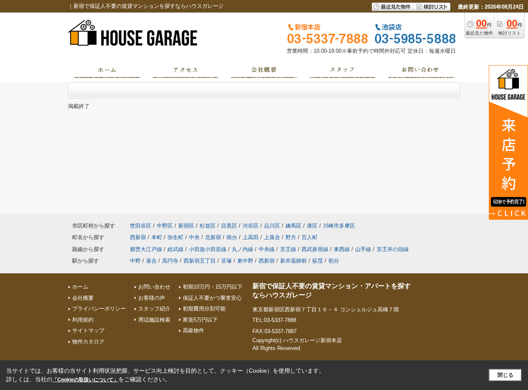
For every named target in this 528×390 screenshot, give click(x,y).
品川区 (272, 226)
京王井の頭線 (393, 249)
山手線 (363, 249)
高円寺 (170, 261)
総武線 (175, 249)
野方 (290, 237)
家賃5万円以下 (200, 320)
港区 (312, 226)
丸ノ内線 (242, 249)
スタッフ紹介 (154, 308)
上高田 (251, 237)
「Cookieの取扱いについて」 (85, 380)
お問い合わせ (154, 287)
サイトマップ (88, 330)
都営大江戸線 (146, 249)
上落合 (272, 237)
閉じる (505, 375)
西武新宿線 (315, 249)
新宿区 (186, 226)
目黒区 (229, 226)
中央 (194, 237)
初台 (333, 261)
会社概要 (83, 298)
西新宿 (138, 237)
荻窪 (317, 261)
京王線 (288, 249)
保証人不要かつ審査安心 (212, 298)
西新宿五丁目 (200, 261)
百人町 (310, 237)
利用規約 (83, 320)
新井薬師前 (293, 261)
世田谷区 (140, 226)
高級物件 (193, 330)
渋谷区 (251, 226)
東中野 (245, 261)
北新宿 (213, 237)
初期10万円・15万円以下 (213, 287)
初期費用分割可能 (204, 308)
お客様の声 (151, 298)
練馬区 (293, 226)
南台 (231, 237)
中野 (135, 261)
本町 (156, 237)
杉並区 (208, 226)
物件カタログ (88, 341)
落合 (151, 261)
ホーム (80, 287)
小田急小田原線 (207, 249)
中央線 (267, 249)
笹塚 (226, 261)
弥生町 (175, 237)
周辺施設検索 (154, 320)
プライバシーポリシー (99, 308)
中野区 (165, 226)
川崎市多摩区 (339, 226)
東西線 (342, 249)
